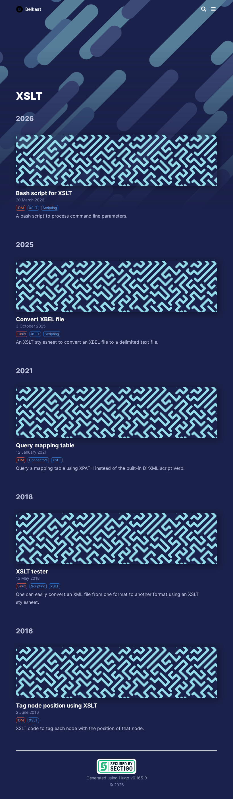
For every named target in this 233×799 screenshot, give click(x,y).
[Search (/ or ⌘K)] (203, 9)
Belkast (33, 9)
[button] (213, 9)
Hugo (124, 777)
